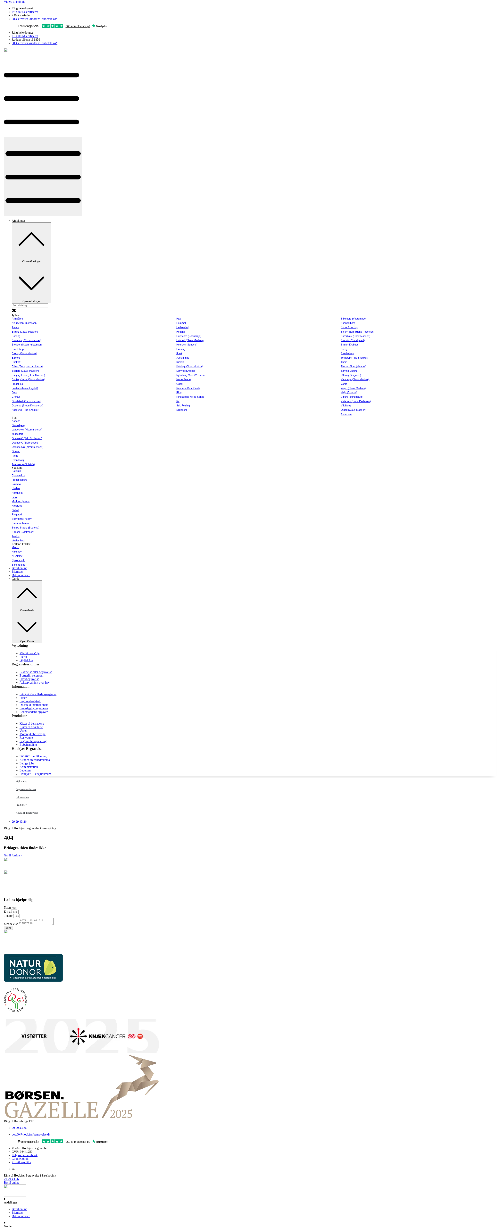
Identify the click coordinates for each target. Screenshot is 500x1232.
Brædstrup (18, 349)
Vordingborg (18, 540)
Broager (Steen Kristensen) (27, 344)
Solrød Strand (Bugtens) (25, 527)
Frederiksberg (19, 479)
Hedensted (182, 327)
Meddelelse (11, 924)
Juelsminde (182, 357)
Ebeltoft (16, 362)
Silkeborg (181, 409)
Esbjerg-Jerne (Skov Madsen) (28, 379)
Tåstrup (16, 536)
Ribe (178, 392)
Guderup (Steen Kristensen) (27, 405)
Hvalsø (16, 488)
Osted (15, 510)
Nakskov (17, 551)
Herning (180, 331)
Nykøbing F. (18, 560)
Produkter (21, 804)
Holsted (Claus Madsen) (190, 340)
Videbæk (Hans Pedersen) (356, 401)
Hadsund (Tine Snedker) (25, 409)
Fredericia (17, 383)
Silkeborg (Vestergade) (353, 318)
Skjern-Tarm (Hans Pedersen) (357, 331)
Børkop (16, 357)
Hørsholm (17, 492)
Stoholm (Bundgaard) (353, 340)
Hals (178, 318)
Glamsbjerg (18, 425)
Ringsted (17, 514)
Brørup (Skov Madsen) (24, 353)
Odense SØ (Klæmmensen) (27, 446)
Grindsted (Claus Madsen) (26, 401)
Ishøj (14, 497)
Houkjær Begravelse (27, 812)
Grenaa (16, 396)
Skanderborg (348, 322)
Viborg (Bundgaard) (351, 396)
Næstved (17, 505)
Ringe (15, 455)
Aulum (15, 327)
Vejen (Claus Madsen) (353, 388)
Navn (7, 907)
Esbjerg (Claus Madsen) (25, 370)
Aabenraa (346, 414)
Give (14, 392)
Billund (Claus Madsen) (25, 331)
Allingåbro (17, 318)
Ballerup (16, 471)
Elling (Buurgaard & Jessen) (27, 366)
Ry (177, 401)
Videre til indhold (14, 1)
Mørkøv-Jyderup (21, 501)
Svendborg (18, 460)
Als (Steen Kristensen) (24, 322)
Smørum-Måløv (20, 523)
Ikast (179, 353)
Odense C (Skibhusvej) (25, 442)
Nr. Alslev (17, 555)
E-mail (8, 911)
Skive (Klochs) (349, 327)
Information (22, 797)
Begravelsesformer (26, 789)
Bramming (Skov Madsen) (26, 340)
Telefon (8, 915)
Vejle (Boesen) (349, 392)
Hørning (180, 349)
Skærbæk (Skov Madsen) (355, 336)
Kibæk (180, 362)
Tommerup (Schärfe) (23, 464)
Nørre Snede (183, 379)
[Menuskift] (43, 176)
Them (344, 362)
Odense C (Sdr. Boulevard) (27, 438)
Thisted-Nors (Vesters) (353, 366)
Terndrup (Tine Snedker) (354, 357)
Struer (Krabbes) (350, 344)
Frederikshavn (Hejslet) (25, 388)
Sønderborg (347, 353)
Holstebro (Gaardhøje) (188, 336)
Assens (16, 421)
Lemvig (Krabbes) (186, 370)
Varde (344, 383)
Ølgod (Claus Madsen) (353, 409)
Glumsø (16, 484)
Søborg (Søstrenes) (23, 531)
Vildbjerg (346, 405)
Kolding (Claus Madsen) (189, 366)
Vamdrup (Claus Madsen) (355, 379)
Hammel (181, 322)
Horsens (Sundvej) (186, 344)
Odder (179, 383)
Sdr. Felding (183, 405)
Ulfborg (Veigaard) (351, 375)
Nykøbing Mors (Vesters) (190, 375)
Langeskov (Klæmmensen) (27, 429)
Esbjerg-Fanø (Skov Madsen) (28, 375)
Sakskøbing (18, 564)
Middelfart (17, 433)
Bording (16, 336)
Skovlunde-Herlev (22, 518)
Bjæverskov (18, 475)
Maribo (15, 547)
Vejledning (21, 781)
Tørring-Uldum (349, 370)
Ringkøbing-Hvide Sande (190, 396)
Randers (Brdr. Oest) (188, 388)
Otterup (16, 451)
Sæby (344, 349)
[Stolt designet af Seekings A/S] (13, 1168)
